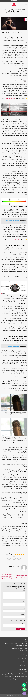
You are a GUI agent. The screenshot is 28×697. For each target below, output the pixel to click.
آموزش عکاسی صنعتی (22, 659)
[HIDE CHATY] (24, 693)
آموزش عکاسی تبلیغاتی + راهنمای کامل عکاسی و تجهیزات (14, 674)
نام (24, 602)
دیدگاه (23, 590)
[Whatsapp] (24, 689)
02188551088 (14, 0)
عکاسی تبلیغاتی (23, 665)
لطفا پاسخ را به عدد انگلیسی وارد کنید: (17, 621)
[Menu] (26, 4)
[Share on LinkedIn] (8, 559)
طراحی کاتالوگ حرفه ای (14, 240)
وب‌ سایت (23, 614)
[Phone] (24, 685)
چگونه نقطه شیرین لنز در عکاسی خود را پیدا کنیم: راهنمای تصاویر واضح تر (6, 576)
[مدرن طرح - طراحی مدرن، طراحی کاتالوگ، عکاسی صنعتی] (14, 4)
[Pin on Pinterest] (10, 559)
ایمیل (23, 608)
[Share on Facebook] (18, 559)
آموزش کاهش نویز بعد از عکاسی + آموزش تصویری (21, 576)
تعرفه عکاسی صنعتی (22, 662)
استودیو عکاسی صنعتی (10, 98)
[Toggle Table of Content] (24, 80)
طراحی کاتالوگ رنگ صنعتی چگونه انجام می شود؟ (16, 679)
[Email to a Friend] (13, 559)
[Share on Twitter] (15, 559)
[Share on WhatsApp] (20, 559)
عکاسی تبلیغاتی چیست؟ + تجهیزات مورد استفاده (16, 676)
